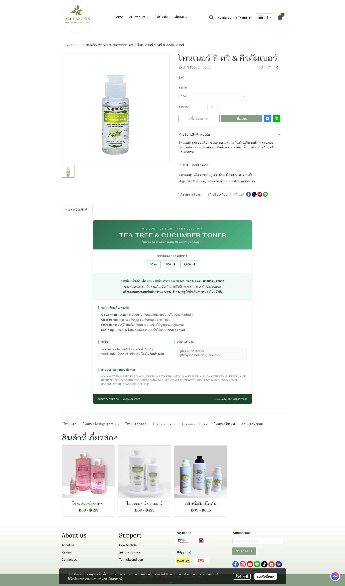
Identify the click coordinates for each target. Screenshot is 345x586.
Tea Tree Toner (164, 424)
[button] (211, 17)
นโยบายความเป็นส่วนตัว (87, 579)
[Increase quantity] (219, 107)
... (80, 45)
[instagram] (243, 564)
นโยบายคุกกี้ (114, 579)
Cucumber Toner (194, 424)
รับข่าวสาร (244, 551)
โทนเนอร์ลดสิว (135, 424)
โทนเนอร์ (69, 424)
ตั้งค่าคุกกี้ (241, 576)
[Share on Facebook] (248, 194)
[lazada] (279, 564)
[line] (257, 564)
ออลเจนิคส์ (200, 165)
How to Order (128, 545)
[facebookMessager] (335, 576)
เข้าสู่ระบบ (225, 17)
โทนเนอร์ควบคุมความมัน (101, 424)
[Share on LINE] (265, 194)
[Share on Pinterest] (259, 194)
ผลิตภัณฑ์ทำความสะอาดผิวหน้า (109, 45)
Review (67, 552)
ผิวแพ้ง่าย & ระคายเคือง (237, 175)
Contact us (69, 559)
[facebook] (235, 564)
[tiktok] (264, 564)
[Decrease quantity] (204, 107)
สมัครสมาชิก (244, 17)
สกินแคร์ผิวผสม (252, 424)
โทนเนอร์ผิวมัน (224, 424)
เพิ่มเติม (179, 17)
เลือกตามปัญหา (205, 175)
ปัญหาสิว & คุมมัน (192, 181)
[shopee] (271, 564)
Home (69, 45)
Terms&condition (131, 559)
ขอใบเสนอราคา (129, 552)
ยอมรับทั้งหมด (266, 576)
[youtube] (250, 564)
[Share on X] (254, 194)
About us (68, 545)
